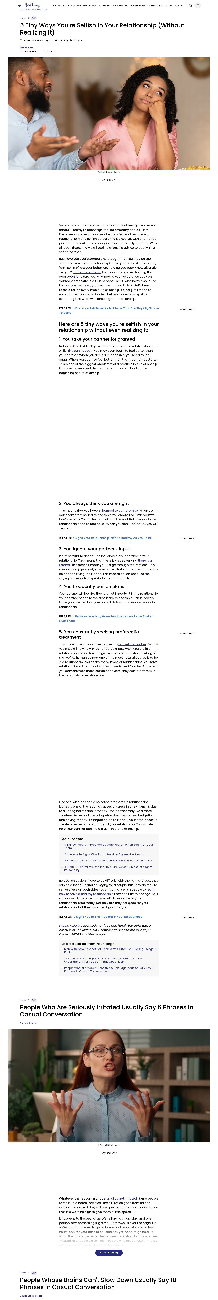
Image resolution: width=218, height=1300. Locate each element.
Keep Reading (109, 1252)
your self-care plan (131, 644)
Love (53, 5)
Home (23, 18)
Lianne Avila (27, 47)
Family (92, 5)
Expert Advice (174, 5)
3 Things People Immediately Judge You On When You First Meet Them (108, 846)
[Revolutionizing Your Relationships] (33, 5)
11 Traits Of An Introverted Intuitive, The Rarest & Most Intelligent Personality (108, 868)
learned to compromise (120, 510)
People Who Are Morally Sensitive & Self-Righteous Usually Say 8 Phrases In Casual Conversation (109, 969)
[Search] (189, 5)
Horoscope (74, 5)
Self (85, 5)
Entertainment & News (110, 5)
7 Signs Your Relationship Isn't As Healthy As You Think (112, 538)
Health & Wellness (135, 5)
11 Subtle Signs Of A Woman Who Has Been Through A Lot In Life (108, 860)
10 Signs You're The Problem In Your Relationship (107, 917)
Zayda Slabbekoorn (31, 1295)
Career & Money (156, 5)
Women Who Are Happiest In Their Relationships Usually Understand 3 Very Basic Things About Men (103, 960)
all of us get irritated (122, 1198)
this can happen (80, 351)
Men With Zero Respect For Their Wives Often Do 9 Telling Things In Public (110, 950)
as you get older (78, 285)
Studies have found (87, 272)
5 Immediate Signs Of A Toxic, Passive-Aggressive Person (104, 854)
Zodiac (62, 5)
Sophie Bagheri (28, 1023)
